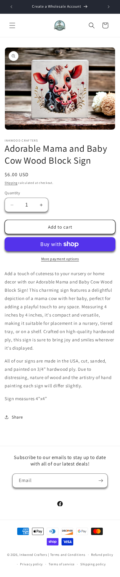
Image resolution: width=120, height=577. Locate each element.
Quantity (12, 192)
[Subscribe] (100, 480)
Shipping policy (93, 564)
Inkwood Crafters (33, 554)
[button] (12, 25)
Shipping (11, 183)
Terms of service (61, 564)
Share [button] (17, 417)
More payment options (60, 258)
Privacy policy (31, 564)
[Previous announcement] (11, 6)
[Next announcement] (108, 6)
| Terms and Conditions (66, 554)
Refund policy (102, 554)
